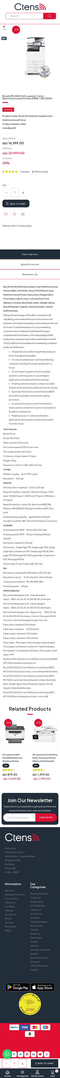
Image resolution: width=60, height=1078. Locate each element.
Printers (34, 941)
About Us (9, 890)
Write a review (41, 171)
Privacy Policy (12, 898)
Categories (22, 1076)
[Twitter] (20, 1054)
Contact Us (10, 914)
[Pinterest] (27, 1054)
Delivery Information (15, 894)
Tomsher (28, 1044)
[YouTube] (40, 1054)
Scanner (34, 945)
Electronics (36, 937)
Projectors (35, 933)
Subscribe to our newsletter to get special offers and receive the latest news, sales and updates (30, 808)
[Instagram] (47, 1054)
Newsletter (10, 926)
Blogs (8, 930)
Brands (8, 918)
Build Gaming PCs (39, 893)
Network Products (39, 957)
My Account (37, 1076)
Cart (54, 1073)
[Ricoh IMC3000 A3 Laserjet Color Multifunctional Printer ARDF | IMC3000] (4, 27)
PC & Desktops (37, 905)
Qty (4, 185)
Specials (9, 922)
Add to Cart (17, 204)
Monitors (34, 917)
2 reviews (24, 171)
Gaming (34, 929)
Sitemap (9, 910)
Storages (35, 961)
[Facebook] (14, 1054)
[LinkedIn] (33, 1054)
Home (7, 1076)
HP (6, 765)
